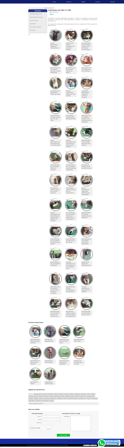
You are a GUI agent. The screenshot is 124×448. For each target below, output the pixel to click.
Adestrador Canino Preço (49, 382)
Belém (56, 394)
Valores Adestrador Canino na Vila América (86, 289)
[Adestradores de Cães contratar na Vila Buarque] (71, 279)
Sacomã (41, 398)
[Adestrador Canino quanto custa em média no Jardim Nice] (71, 303)
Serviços (97, 1)
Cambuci (71, 394)
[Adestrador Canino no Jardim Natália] (87, 254)
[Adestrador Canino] (35, 374)
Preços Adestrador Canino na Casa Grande (70, 93)
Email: (40, 419)
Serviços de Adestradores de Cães (78, 362)
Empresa (68, 1)
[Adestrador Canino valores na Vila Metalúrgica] (71, 180)
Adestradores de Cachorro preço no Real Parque (86, 143)
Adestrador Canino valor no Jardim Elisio (87, 166)
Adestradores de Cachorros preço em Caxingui (54, 167)
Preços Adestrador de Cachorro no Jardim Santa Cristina (70, 143)
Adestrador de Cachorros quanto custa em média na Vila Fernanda (87, 119)
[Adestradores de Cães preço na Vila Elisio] (87, 303)
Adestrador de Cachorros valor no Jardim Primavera (55, 70)
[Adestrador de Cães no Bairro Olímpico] (35, 331)
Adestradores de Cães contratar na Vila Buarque (70, 289)
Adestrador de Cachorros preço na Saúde (55, 92)
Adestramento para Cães (36, 17)
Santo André (59, 398)
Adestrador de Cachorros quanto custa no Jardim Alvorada (55, 290)
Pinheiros (31, 398)
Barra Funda (50, 394)
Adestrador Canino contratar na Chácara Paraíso (70, 46)
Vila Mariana (38, 400)
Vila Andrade (94, 398)
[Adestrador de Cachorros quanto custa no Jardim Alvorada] (55, 279)
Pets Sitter (32, 30)
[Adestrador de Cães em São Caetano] (35, 353)
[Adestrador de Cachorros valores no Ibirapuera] (87, 231)
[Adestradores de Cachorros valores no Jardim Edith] (55, 303)
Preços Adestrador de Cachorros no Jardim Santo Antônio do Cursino (55, 216)
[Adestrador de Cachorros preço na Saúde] (55, 83)
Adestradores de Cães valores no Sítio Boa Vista (55, 118)
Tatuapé (89, 398)
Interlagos (31, 396)
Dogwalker (33, 23)
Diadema (93, 394)
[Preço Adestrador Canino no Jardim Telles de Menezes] (87, 180)
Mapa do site (93, 440)
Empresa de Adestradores (49, 340)
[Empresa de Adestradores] (50, 331)
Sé (85, 398)
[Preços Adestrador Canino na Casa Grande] (71, 83)
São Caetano (81, 398)
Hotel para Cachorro (35, 26)
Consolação (83, 394)
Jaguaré (51, 396)
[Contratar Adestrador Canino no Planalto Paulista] (87, 83)
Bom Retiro (61, 394)
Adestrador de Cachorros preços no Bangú (70, 70)
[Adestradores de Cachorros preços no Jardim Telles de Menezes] (71, 205)
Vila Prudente (45, 400)
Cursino (88, 394)
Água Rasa (51, 400)
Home (54, 1)
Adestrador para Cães (35, 14)
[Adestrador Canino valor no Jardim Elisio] (87, 157)
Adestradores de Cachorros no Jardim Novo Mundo (55, 241)
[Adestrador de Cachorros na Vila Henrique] (87, 60)
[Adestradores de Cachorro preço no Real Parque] (87, 132)
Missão (83, 1)
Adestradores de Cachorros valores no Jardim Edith (54, 314)
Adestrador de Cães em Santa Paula (64, 341)
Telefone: (39, 422)
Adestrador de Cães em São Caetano (35, 362)
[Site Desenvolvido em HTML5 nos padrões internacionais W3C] (86, 445)
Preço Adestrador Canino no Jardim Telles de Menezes (86, 191)
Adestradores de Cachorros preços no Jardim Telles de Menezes (70, 216)
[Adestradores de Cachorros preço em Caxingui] (55, 157)
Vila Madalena (32, 400)
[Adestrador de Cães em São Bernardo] (64, 353)
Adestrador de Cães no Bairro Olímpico (35, 341)
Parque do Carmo (91, 396)
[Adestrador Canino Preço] (50, 374)
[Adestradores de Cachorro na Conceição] (55, 254)
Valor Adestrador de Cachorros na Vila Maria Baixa (55, 143)
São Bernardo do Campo (72, 398)
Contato (112, 1)
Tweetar (52, 14)
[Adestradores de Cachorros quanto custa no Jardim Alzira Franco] (87, 35)
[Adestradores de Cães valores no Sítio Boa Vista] (55, 107)
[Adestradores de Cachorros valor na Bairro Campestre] (71, 157)
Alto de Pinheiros (37, 394)
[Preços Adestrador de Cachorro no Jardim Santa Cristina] (71, 132)
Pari (85, 396)
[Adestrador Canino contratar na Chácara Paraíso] (71, 35)
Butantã (66, 394)
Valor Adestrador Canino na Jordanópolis (54, 46)
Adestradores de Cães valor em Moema (70, 240)
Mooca (76, 396)
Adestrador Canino (34, 382)
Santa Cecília (46, 398)
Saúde (65, 398)
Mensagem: (67, 416)
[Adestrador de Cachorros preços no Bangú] (71, 60)
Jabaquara (46, 396)
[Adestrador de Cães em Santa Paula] (64, 331)
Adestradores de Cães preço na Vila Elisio (86, 313)
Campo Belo (77, 394)
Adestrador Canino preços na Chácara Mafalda (55, 191)
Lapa (63, 396)
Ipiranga (36, 396)
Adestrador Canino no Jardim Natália (86, 264)
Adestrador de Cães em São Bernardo (64, 362)
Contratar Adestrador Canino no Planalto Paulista (85, 94)
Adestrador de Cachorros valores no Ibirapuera (86, 241)
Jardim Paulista (57, 396)
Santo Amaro (53, 398)
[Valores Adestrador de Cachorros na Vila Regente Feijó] (71, 254)
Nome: (40, 416)
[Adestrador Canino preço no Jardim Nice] (71, 107)
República (36, 398)
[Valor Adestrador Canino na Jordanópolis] (55, 35)
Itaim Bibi (41, 396)
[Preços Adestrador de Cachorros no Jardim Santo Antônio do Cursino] (55, 205)
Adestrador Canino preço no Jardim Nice (70, 117)
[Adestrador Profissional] (50, 353)
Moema (72, 396)
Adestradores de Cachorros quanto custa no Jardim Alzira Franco (86, 46)
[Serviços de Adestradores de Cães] (79, 353)
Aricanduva (44, 394)
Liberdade (68, 396)
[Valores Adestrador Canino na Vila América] (87, 279)
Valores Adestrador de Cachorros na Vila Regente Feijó (70, 265)
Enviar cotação (63, 435)
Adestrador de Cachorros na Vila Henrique (86, 69)
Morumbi (81, 396)
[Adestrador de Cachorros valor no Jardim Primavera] (55, 60)
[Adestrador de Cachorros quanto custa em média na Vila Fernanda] (87, 107)
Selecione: (31, 394)
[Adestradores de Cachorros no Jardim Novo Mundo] (55, 231)
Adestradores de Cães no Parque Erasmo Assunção (86, 215)
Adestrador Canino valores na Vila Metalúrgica (71, 191)
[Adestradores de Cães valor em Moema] (71, 231)
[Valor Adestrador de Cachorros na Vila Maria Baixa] (55, 132)
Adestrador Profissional (49, 361)
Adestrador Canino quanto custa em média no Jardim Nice (70, 314)
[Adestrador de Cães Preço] (79, 331)
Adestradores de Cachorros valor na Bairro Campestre (71, 167)
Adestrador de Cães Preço (78, 340)
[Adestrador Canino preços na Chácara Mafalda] (55, 180)
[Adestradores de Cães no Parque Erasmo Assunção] (87, 205)
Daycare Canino (34, 20)
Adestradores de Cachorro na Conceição (55, 264)
